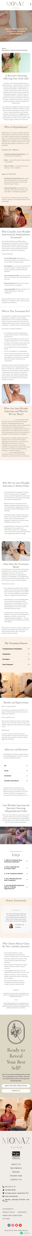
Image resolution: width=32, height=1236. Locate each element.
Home (3, 48)
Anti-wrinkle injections (8, 419)
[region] (16, 1224)
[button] (31, 4)
